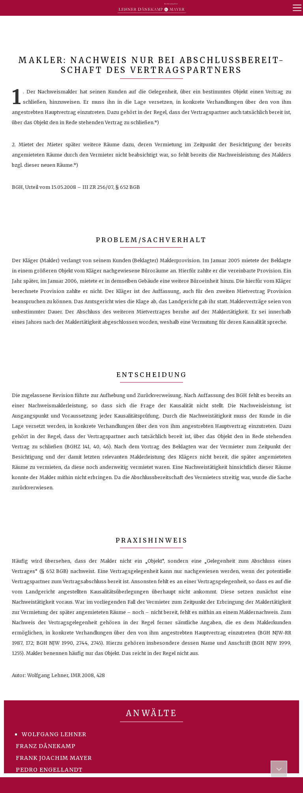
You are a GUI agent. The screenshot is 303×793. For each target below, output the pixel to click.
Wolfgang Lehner (54, 734)
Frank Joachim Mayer (54, 757)
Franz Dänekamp (46, 746)
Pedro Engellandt (49, 769)
